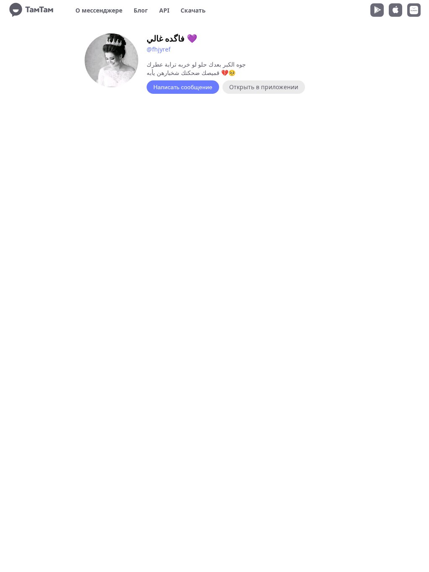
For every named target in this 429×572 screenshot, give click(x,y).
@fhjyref (159, 49)
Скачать (193, 10)
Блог (141, 10)
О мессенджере (98, 10)
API (164, 10)
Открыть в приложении (263, 87)
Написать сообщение (182, 87)
